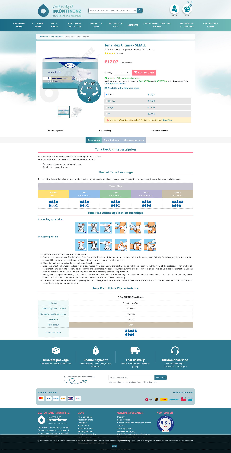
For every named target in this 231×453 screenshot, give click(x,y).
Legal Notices (123, 420)
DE (188, 2)
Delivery (121, 417)
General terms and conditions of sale (134, 422)
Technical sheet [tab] (112, 140)
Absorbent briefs (85, 420)
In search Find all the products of (140, 120)
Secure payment (124, 428)
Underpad (82, 422)
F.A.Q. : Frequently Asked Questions (133, 434)
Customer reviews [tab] (134, 140)
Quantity (108, 72)
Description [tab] (93, 140)
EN (192, 2)
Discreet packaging (126, 431)
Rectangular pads (85, 431)
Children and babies (87, 434)
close (114, 446)
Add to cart (144, 72)
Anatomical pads (85, 428)
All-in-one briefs (85, 417)
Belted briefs (83, 425)
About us (121, 425)
